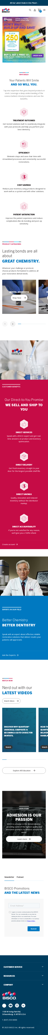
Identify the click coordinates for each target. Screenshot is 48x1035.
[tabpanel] (19, 297)
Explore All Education (22, 770)
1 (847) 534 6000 (9, 1020)
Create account (8, 544)
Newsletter (9, 877)
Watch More (9, 701)
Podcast (20, 877)
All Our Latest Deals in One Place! (23, 3)
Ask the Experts (9, 655)
